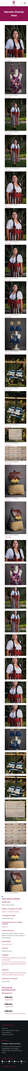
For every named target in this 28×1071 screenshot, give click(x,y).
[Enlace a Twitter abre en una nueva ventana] (11, 1062)
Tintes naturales (7, 944)
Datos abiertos (6, 1032)
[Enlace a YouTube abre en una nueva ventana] (23, 1062)
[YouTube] (7, 3)
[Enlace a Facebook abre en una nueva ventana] (5, 1062)
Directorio (5, 1028)
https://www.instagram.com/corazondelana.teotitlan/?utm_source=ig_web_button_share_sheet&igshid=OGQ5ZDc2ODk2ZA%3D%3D (14, 962)
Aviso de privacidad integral (10, 1030)
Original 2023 (9, 1006)
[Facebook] (2, 3)
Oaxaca (4, 912)
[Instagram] (5, 3)
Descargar (8, 60)
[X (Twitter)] (4, 3)
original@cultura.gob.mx (9, 1066)
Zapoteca (5, 927)
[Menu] (24, 3)
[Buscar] (21, 3)
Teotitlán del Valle (13, 912)
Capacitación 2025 (7, 1034)
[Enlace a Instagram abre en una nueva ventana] (17, 1062)
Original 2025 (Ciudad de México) (15, 1013)
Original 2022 (9, 999)
